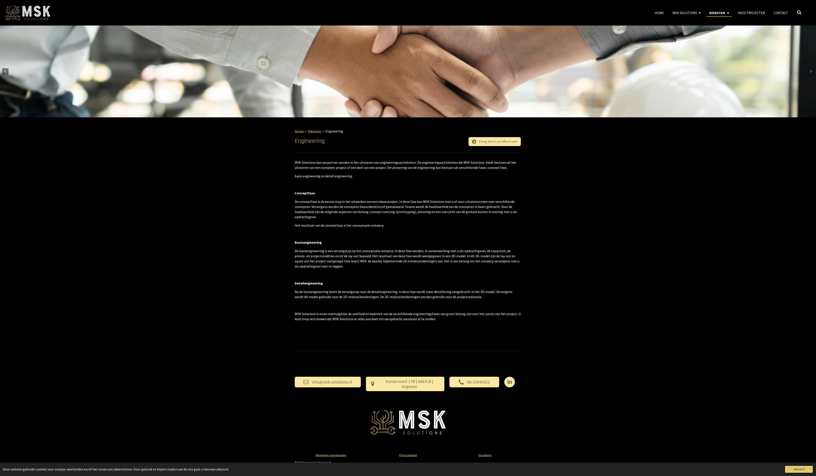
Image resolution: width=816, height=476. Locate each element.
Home (299, 131)
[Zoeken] (799, 12)
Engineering (334, 131)
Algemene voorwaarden (331, 455)
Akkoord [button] (798, 469)
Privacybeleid (408, 455)
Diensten (314, 131)
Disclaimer (485, 455)
